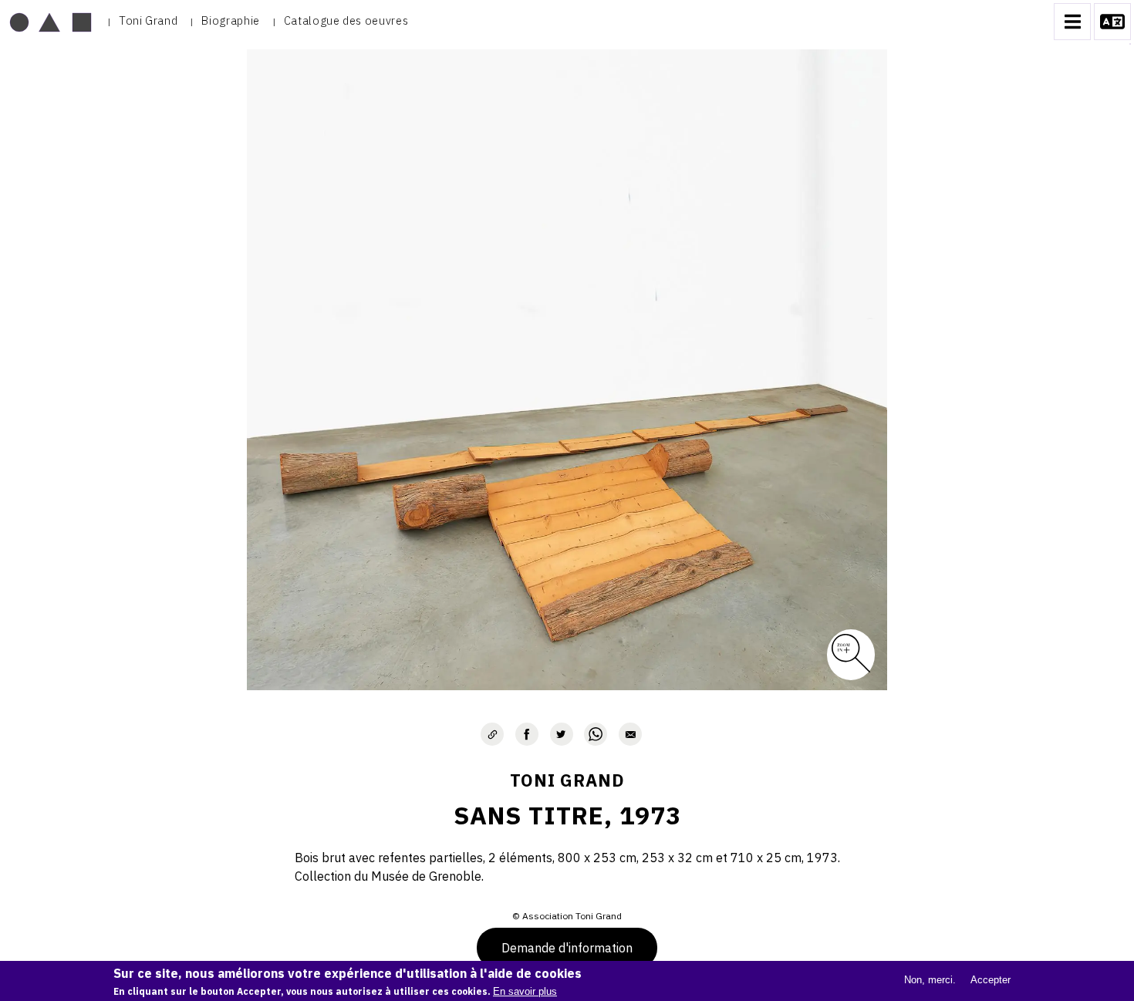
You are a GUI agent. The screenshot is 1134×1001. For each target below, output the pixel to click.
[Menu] (1072, 21)
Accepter (990, 980)
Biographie (230, 20)
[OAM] (50, 21)
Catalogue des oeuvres (346, 20)
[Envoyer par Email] (630, 734)
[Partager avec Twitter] (561, 734)
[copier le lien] (492, 734)
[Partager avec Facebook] (526, 734)
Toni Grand (148, 20)
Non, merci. (930, 980)
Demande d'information (567, 948)
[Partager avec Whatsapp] (595, 734)
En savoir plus (525, 991)
